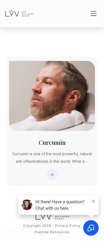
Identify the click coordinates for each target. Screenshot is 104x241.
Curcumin (52, 142)
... (87, 161)
